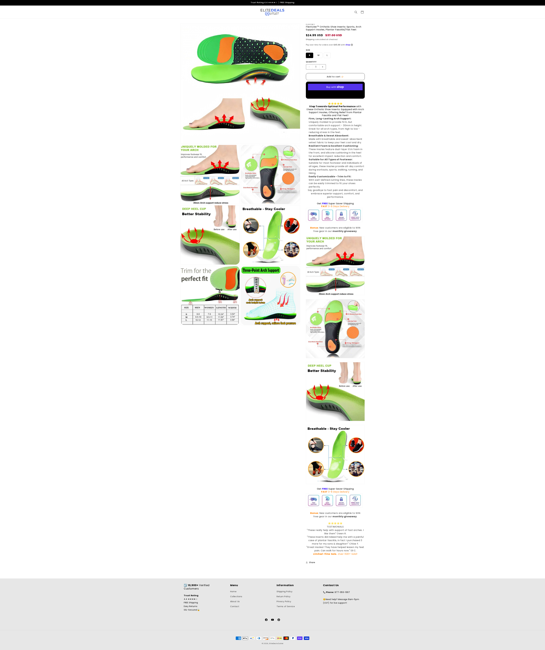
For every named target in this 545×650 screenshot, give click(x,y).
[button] (356, 12)
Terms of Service (286, 606)
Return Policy (284, 596)
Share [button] (312, 562)
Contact (234, 606)
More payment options (335, 94)
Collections (236, 596)
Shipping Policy (285, 591)
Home (233, 591)
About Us (235, 601)
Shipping (310, 39)
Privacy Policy (284, 601)
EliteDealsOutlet (276, 643)
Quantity (311, 61)
